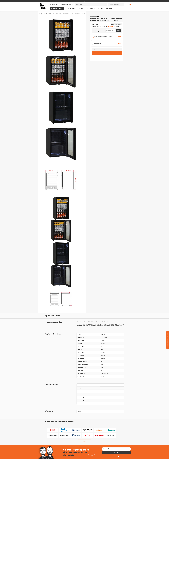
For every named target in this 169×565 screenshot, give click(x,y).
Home (40, 13)
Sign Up (116, 452)
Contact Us (109, 8)
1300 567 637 (55, 4)
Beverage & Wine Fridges (49, 13)
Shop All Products (57, 8)
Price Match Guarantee (67, 4)
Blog (86, 8)
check (118, 30)
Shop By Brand (70, 8)
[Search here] (105, 4)
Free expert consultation (97, 8)
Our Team (80, 8)
